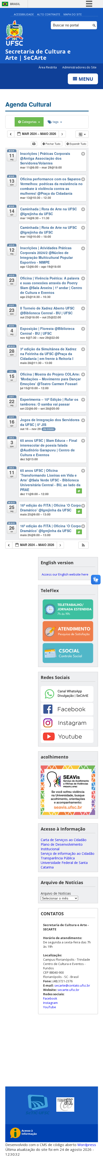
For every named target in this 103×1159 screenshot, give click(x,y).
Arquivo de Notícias (56, 893)
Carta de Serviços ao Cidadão (63, 839)
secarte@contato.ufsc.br (72, 985)
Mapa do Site (72, 14)
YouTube (49, 1007)
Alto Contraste (48, 14)
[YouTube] (67, 741)
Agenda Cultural (28, 104)
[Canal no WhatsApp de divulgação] (67, 700)
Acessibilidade (24, 14)
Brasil (15, 4)
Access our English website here (65, 574)
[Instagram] (67, 728)
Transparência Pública (58, 858)
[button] (83, 545)
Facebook (50, 998)
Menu (85, 79)
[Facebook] (67, 714)
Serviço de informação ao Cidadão (67, 853)
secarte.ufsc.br (68, 990)
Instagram (50, 1003)
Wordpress (86, 1144)
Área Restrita (48, 67)
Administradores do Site (79, 67)
